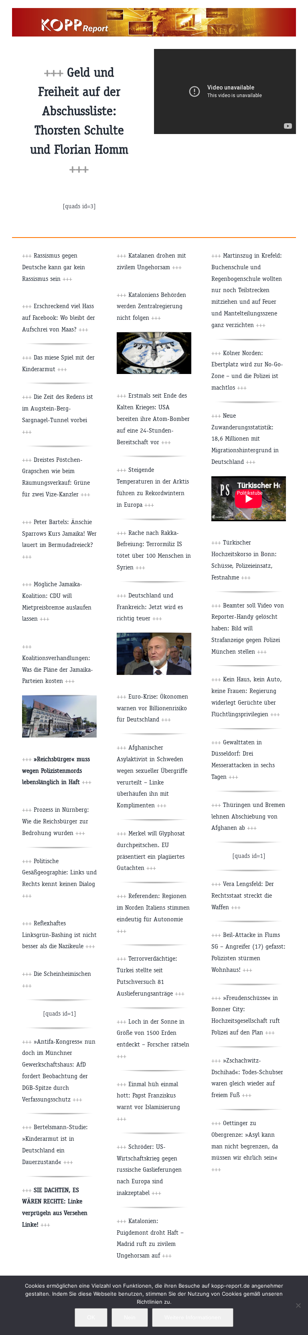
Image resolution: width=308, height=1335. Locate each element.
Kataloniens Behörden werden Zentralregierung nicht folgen (151, 306)
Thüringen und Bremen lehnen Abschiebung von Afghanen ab (248, 816)
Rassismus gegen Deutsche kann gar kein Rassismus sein (53, 267)
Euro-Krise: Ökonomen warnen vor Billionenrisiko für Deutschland (152, 708)
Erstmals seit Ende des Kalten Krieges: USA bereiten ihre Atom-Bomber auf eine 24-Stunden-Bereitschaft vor (153, 418)
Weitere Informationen (192, 1317)
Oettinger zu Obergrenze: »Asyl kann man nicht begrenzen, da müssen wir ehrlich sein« (244, 1146)
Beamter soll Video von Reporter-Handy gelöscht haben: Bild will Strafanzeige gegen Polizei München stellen (247, 628)
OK (91, 1317)
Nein (130, 1317)
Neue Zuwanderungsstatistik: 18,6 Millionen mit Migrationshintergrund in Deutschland (245, 438)
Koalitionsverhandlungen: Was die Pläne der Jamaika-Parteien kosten (57, 669)
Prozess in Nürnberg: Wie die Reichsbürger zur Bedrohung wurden (55, 821)
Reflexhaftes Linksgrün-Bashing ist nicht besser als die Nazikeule (59, 934)
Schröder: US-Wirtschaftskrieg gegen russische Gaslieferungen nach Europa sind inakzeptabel (149, 1170)
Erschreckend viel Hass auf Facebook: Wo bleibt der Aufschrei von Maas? (58, 317)
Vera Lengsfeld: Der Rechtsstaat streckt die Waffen (242, 895)
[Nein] (298, 1305)
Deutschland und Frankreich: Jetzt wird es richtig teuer (150, 606)
